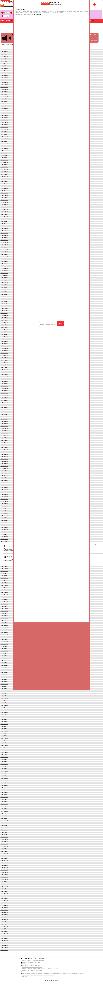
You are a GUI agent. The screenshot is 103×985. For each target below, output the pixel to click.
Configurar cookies (52, 324)
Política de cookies (37, 14)
